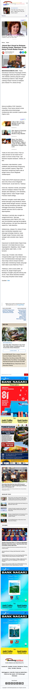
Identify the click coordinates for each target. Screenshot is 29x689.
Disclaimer (20, 666)
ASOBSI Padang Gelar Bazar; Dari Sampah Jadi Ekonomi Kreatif (8, 311)
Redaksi (10, 666)
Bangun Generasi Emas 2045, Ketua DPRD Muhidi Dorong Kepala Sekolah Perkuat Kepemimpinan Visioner (14, 564)
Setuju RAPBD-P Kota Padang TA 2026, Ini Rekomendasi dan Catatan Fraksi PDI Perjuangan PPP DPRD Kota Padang (14, 560)
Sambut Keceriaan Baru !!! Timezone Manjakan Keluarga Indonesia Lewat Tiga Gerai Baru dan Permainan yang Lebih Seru (14, 544)
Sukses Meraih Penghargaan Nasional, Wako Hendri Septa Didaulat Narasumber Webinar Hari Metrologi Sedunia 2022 (21, 315)
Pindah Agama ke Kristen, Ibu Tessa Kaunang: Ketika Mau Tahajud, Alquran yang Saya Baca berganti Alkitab (14, 556)
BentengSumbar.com (14, 687)
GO (26, 374)
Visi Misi (14, 668)
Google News (20, 304)
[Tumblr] (20, 683)
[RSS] (22, 683)
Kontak (15, 666)
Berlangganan (5, 672)
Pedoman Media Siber (21, 672)
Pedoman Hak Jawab (9, 674)
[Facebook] (6, 683)
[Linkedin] (17, 683)
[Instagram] (14, 683)
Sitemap (19, 668)
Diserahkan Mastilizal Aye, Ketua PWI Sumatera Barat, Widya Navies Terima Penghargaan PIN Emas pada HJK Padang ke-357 (14, 486)
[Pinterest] (12, 683)
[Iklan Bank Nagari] (14, 610)
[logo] (14, 661)
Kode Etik (12, 672)
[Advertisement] (14, 93)
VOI (8, 280)
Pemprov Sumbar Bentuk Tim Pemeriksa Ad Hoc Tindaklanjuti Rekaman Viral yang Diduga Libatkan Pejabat (18, 515)
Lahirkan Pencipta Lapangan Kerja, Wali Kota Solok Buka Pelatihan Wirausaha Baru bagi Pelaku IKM (17, 509)
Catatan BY (4, 666)
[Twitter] (9, 683)
